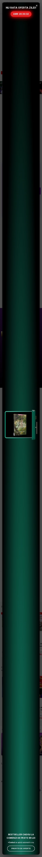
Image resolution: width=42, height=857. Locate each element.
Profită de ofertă (21, 848)
